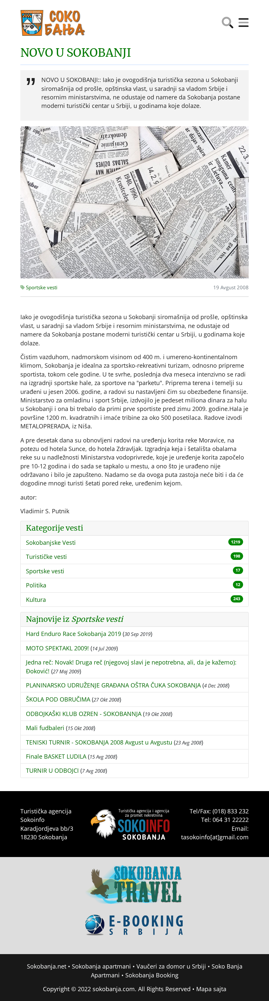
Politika (36, 585)
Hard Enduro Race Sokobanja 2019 (73, 634)
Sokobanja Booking (151, 975)
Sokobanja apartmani (101, 966)
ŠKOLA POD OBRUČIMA (58, 699)
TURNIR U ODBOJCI (52, 770)
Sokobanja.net (46, 966)
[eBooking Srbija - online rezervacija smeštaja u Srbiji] (134, 930)
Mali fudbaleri (45, 728)
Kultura (36, 599)
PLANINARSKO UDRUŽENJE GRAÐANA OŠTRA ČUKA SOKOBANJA (113, 685)
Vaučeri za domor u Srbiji (171, 966)
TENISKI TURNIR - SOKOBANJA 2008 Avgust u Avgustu (99, 742)
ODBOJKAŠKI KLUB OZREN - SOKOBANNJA (83, 714)
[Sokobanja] (134, 889)
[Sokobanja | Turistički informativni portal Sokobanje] (53, 23)
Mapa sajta (211, 989)
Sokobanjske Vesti (51, 542)
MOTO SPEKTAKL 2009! (57, 648)
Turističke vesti (46, 557)
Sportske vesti (41, 287)
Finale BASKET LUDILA (56, 756)
